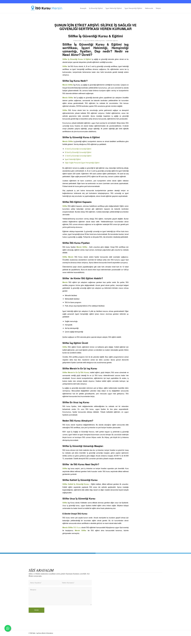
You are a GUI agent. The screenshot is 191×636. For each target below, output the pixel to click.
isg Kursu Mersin (89, 40)
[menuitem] (83, 8)
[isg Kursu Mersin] (47, 8)
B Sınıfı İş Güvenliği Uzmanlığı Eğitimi (78, 152)
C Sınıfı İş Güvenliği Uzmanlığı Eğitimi (78, 155)
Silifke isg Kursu (100, 40)
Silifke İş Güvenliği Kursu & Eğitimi (95, 36)
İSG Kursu (74, 527)
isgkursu (115, 40)
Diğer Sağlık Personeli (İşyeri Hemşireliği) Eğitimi (82, 162)
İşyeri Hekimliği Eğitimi (73, 159)
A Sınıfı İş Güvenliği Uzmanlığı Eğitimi (78, 149)
